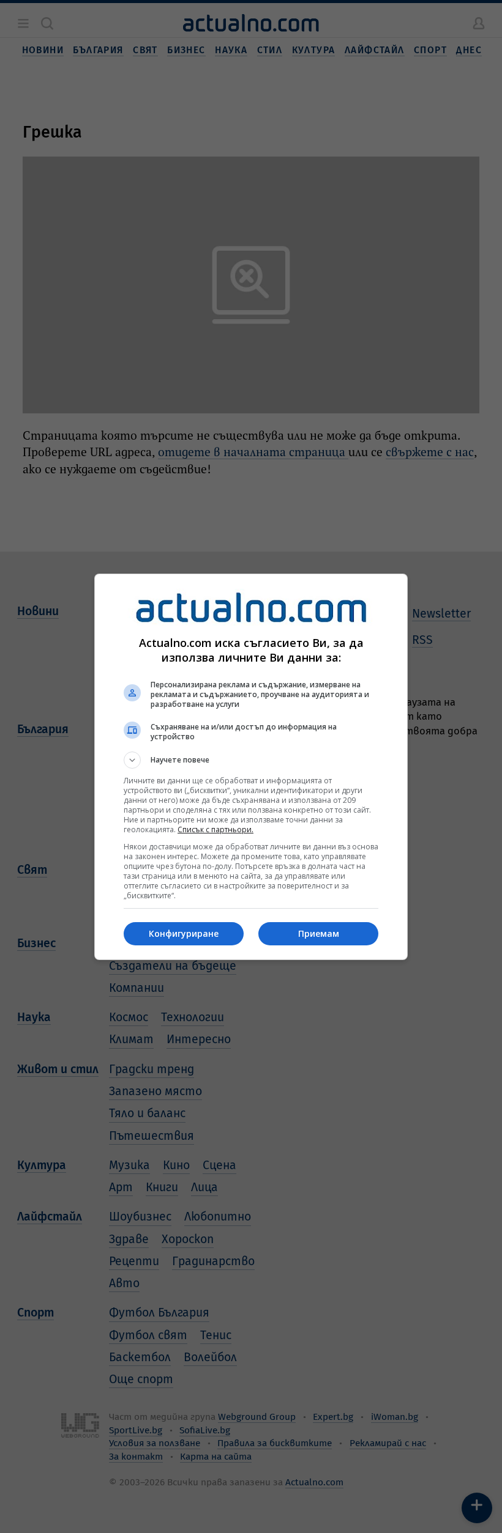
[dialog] (251, 767)
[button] (251, 760)
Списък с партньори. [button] (215, 829)
